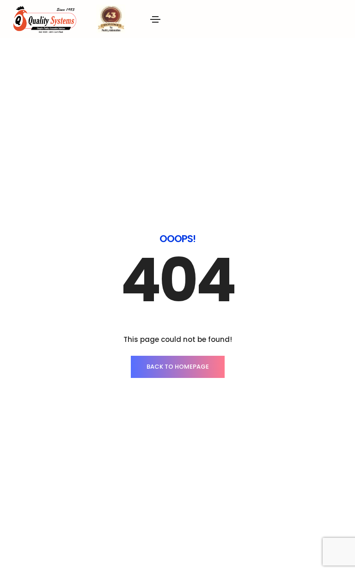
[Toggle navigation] (155, 19)
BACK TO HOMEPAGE (178, 366)
